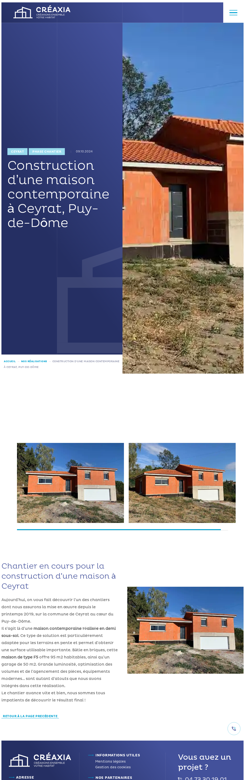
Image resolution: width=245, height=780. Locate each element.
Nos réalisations (34, 361)
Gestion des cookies (113, 767)
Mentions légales (110, 761)
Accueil (10, 361)
